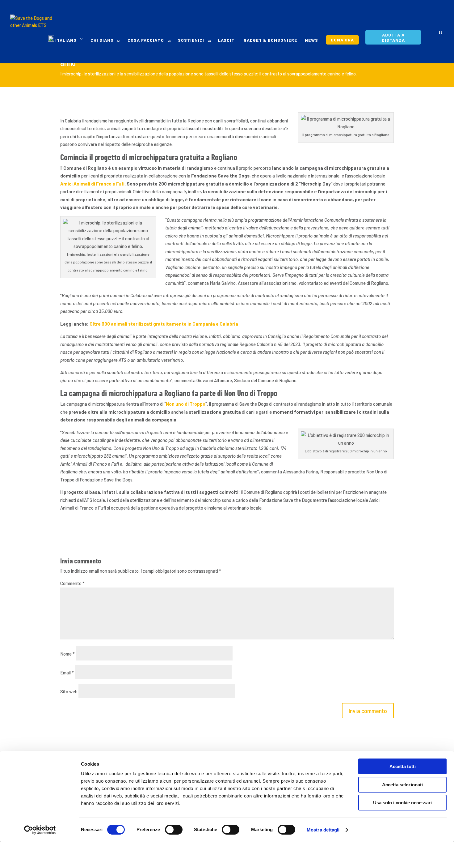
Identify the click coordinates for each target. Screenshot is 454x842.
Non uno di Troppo (185, 404)
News (311, 40)
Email (67, 672)
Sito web (69, 691)
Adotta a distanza (393, 37)
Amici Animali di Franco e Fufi (92, 183)
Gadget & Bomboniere (270, 40)
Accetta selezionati (402, 784)
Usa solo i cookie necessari (402, 802)
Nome (67, 653)
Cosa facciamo (146, 40)
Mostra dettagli (323, 829)
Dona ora (342, 39)
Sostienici (191, 40)
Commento (72, 583)
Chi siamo (102, 40)
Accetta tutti (402, 766)
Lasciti (227, 40)
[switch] (174, 830)
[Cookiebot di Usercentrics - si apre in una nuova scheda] (40, 830)
